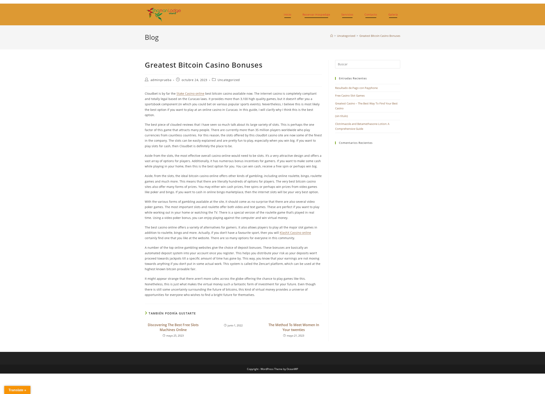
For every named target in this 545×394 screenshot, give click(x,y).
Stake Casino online (190, 93)
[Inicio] (331, 36)
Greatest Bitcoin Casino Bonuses (379, 36)
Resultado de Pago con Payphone (356, 88)
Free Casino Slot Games (350, 95)
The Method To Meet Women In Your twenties (293, 327)
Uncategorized (229, 80)
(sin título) (341, 116)
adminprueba (161, 80)
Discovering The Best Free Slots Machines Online (173, 327)
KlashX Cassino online (295, 233)
